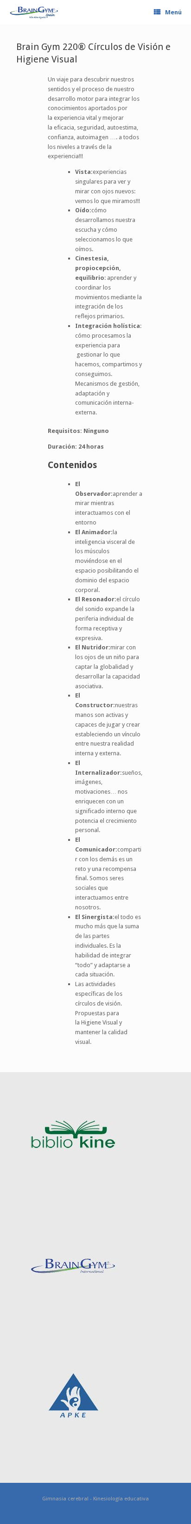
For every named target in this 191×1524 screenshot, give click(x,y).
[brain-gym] (33, 12)
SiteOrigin (111, 1519)
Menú (173, 12)
